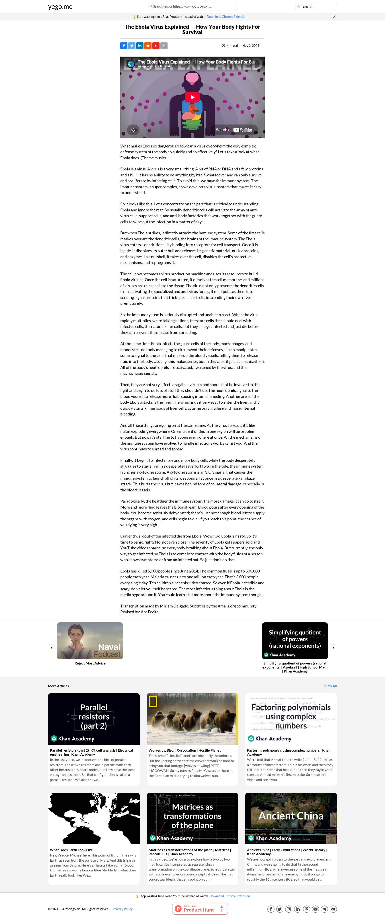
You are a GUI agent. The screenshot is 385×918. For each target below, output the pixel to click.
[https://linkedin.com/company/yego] (297, 909)
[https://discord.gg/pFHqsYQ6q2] (333, 909)
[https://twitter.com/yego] (279, 909)
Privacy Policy (123, 909)
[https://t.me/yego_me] (324, 909)
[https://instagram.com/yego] (288, 909)
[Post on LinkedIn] (139, 45)
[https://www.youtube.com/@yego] (315, 909)
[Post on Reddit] (148, 45)
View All (330, 686)
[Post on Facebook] (123, 45)
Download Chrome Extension (227, 16)
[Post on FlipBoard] (156, 45)
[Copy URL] (164, 45)
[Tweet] (131, 45)
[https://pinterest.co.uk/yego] (306, 909)
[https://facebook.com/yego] (270, 909)
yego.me (60, 6)
